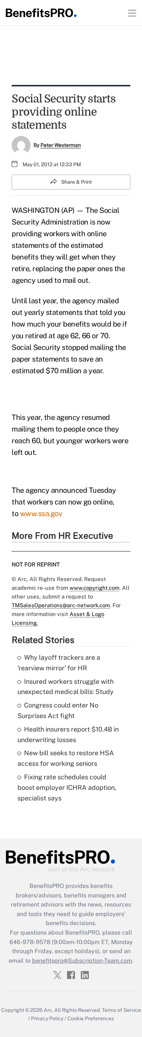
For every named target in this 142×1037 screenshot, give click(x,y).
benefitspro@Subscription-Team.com (82, 960)
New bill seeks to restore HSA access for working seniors (65, 758)
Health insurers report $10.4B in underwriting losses (68, 734)
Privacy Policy (47, 1018)
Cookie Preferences (90, 1018)
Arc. (48, 1010)
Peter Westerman (60, 145)
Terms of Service (121, 1010)
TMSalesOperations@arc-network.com (61, 605)
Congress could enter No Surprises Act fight (57, 710)
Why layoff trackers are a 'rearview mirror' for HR (58, 663)
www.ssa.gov (41, 513)
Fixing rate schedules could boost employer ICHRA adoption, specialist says (66, 787)
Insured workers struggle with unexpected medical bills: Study (65, 687)
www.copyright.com (94, 588)
